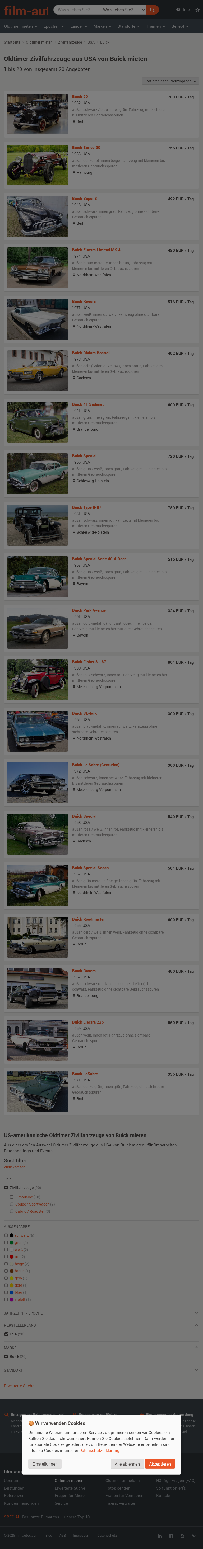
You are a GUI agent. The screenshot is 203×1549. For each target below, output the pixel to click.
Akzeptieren (160, 1464)
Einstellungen (45, 1464)
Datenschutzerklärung (99, 1450)
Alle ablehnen (127, 1464)
